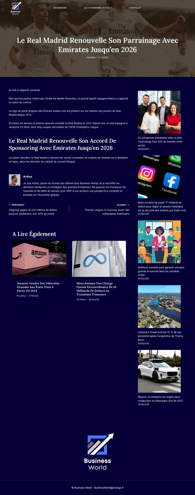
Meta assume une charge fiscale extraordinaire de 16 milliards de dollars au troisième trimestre (96, 288)
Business (60, 7)
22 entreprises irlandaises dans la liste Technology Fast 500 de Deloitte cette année (160, 141)
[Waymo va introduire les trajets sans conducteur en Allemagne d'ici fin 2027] (162, 371)
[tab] (63, 310)
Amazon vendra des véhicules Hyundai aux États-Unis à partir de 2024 (38, 286)
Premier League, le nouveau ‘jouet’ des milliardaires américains (107, 209)
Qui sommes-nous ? (98, 7)
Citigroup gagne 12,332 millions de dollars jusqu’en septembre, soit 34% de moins (33, 209)
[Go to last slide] (16, 274)
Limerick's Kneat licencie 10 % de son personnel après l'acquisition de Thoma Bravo (160, 336)
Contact (135, 7)
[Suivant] (122, 274)
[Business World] (15, 8)
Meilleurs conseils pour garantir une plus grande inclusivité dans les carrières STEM (161, 271)
